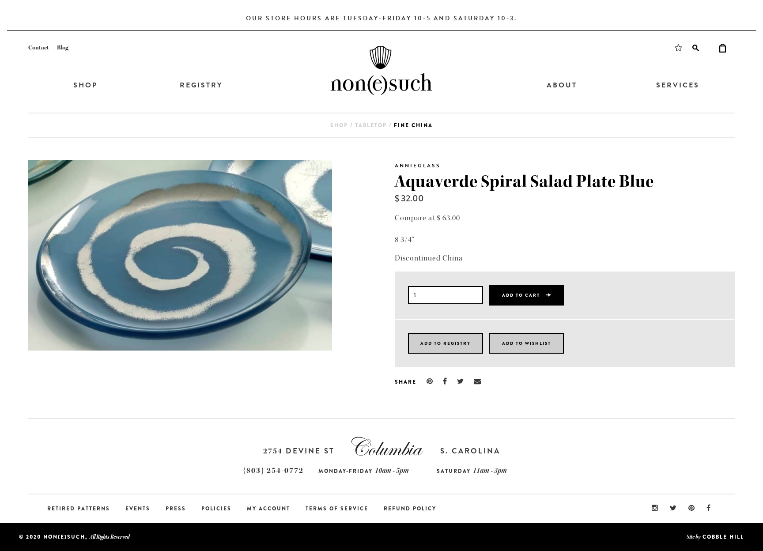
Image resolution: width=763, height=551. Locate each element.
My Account (268, 509)
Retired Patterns (78, 509)
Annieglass (418, 166)
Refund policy (410, 509)
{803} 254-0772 (273, 470)
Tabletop (371, 125)
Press (176, 509)
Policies (216, 509)
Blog (62, 47)
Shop (85, 85)
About (562, 85)
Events (137, 509)
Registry (201, 85)
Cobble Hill (723, 537)
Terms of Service (337, 509)
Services (677, 85)
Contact (38, 47)
